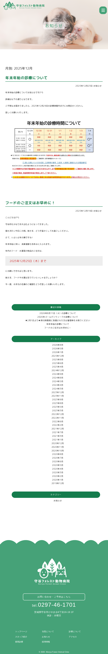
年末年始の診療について (57, 324)
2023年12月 (58, 392)
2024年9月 (57, 374)
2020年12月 (58, 443)
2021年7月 (57, 432)
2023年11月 (58, 396)
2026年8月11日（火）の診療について (58, 313)
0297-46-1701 (54, 605)
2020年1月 (57, 479)
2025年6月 (57, 363)
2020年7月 (57, 457)
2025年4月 (57, 366)
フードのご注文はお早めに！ (57, 327)
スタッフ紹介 (21, 637)
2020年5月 (57, 465)
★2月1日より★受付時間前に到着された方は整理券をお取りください (57, 320)
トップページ (21, 631)
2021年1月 (57, 439)
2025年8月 (57, 359)
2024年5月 (57, 381)
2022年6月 (57, 421)
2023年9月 (57, 399)
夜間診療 (19, 642)
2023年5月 (57, 406)
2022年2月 (57, 425)
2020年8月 (57, 454)
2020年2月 (57, 476)
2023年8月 (57, 403)
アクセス (73, 637)
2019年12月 (58, 483)
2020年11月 (58, 447)
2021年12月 (58, 428)
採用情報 (46, 642)
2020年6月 (57, 461)
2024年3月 (57, 388)
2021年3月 (57, 436)
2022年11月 (58, 417)
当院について (48, 631)
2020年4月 (57, 468)
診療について (75, 631)
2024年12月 (58, 370)
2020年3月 (57, 472)
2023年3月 (57, 410)
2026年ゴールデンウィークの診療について (57, 317)
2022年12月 (58, 414)
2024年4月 (57, 385)
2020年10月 (58, 450)
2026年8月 (57, 345)
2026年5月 (57, 348)
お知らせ (97, 85)
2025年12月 (58, 356)
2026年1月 (57, 352)
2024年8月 (57, 377)
